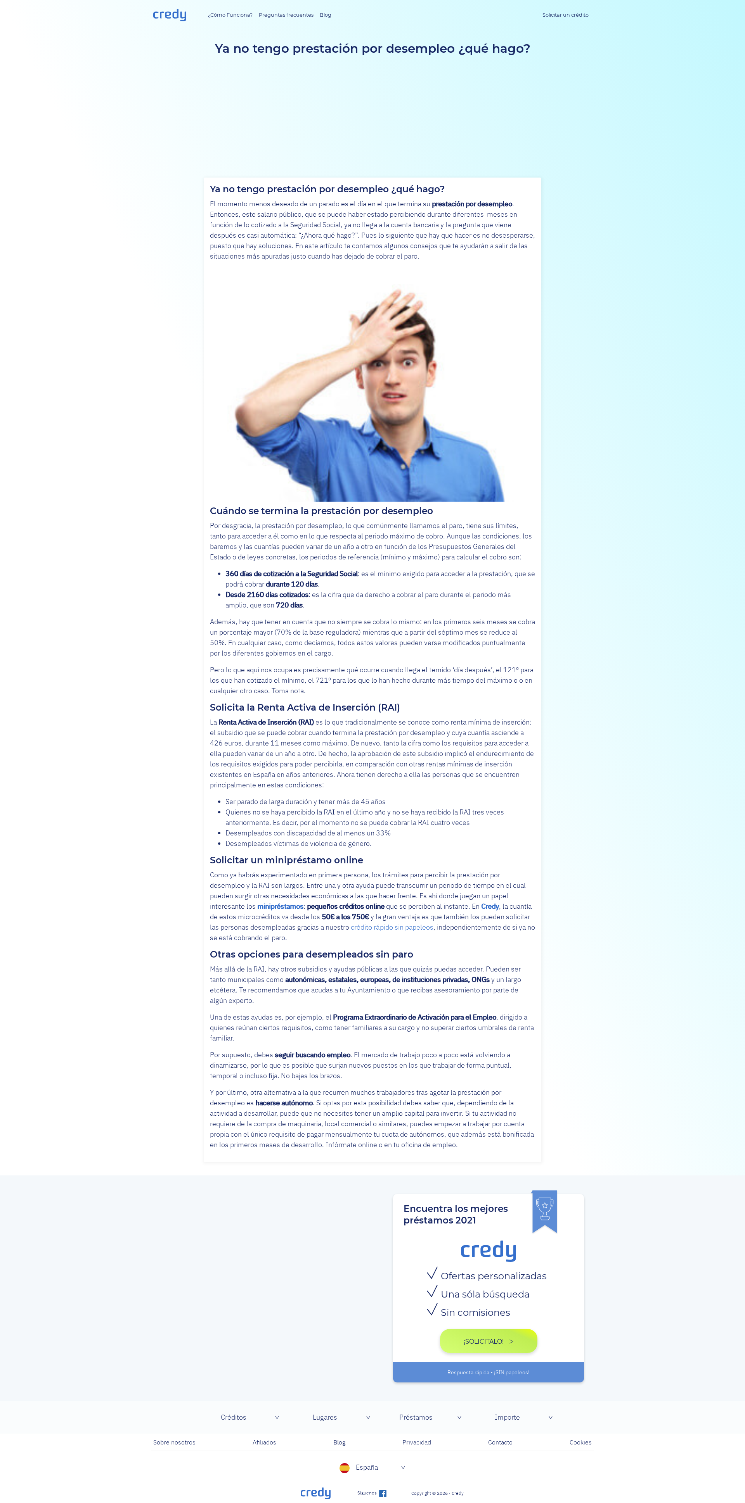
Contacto (500, 1442)
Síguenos (367, 1493)
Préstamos (416, 1417)
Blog (325, 15)
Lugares (325, 1417)
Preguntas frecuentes (286, 15)
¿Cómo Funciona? (230, 15)
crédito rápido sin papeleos (392, 927)
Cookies (581, 1442)
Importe (507, 1417)
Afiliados (264, 1442)
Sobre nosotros (174, 1442)
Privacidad (416, 1442)
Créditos (233, 1417)
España (367, 1467)
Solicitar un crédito (565, 15)
